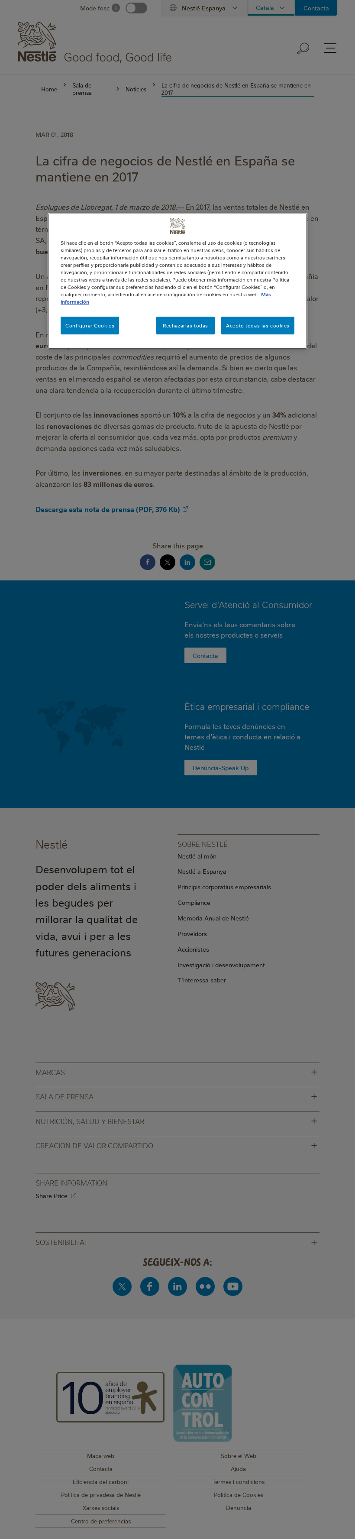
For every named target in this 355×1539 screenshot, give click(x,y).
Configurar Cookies (89, 325)
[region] (177, 281)
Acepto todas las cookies (258, 325)
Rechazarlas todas (185, 325)
